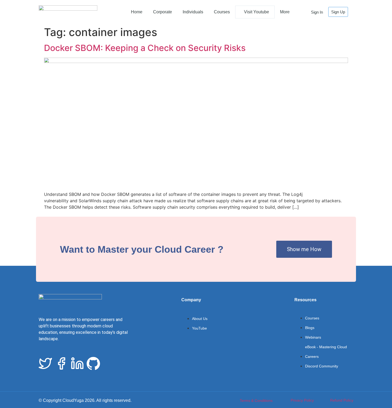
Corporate (162, 12)
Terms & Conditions (256, 400)
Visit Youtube (256, 12)
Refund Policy (341, 400)
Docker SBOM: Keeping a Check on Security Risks (145, 48)
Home (136, 12)
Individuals (193, 12)
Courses (222, 12)
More (285, 12)
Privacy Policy (302, 400)
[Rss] (109, 363)
